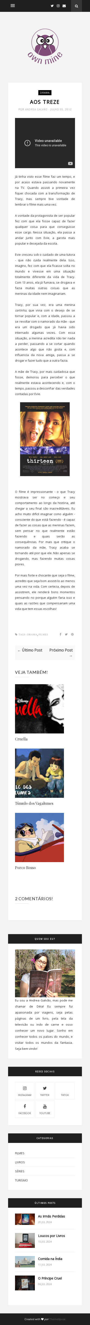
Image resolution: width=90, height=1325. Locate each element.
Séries (19, 1171)
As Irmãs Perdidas (51, 1216)
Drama (45, 92)
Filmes (43, 634)
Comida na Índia (50, 1258)
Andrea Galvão (36, 109)
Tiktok (65, 1095)
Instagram (24, 1095)
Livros (20, 1162)
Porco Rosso (25, 867)
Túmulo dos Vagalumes (34, 803)
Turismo (21, 1180)
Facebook (24, 1113)
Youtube (44, 1113)
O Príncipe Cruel (50, 1278)
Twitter (44, 1095)
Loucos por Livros (51, 1235)
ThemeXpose (57, 1319)
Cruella (21, 738)
